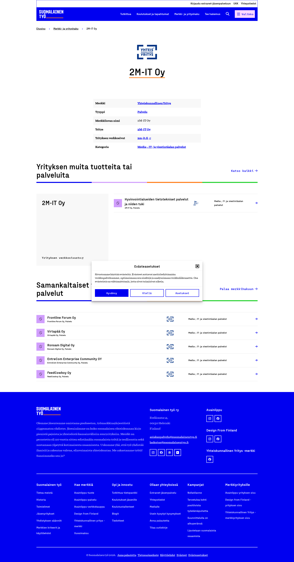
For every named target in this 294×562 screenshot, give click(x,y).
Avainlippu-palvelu (85, 499)
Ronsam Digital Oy (61, 345)
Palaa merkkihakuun (237, 288)
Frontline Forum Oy (61, 317)
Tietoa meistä (44, 492)
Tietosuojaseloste (148, 555)
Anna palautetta (159, 520)
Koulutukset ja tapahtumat (153, 13)
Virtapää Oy (56, 331)
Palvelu (142, 112)
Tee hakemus (212, 13)
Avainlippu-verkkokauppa (89, 506)
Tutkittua (125, 13)
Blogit (115, 513)
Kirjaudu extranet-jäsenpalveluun (211, 3)
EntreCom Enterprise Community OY (74, 359)
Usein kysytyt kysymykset (165, 513)
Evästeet (182, 555)
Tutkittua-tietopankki (124, 492)
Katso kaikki (242, 170)
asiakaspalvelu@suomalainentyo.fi (173, 437)
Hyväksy (111, 293)
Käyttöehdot (167, 555)
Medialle (154, 506)
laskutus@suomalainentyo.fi (169, 442)
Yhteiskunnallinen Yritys (154, 103)
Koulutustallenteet (123, 506)
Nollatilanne (194, 492)
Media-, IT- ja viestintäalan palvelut (161, 147)
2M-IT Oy (144, 129)
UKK (235, 3)
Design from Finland (86, 513)
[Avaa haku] (227, 14)
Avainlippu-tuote (84, 492)
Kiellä (147, 293)
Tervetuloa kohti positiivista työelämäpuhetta (197, 505)
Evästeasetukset (198, 555)
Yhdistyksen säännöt (49, 520)
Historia (41, 499)
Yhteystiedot (248, 3)
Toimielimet (43, 506)
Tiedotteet (118, 520)
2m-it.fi (143, 138)
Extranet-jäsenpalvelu (163, 492)
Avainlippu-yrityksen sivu (240, 492)
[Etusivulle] (51, 14)
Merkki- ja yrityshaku (186, 13)
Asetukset (182, 293)
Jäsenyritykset (45, 513)
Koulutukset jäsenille (124, 499)
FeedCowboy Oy (59, 372)
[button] (197, 266)
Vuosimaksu (81, 533)
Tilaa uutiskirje (158, 527)
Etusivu (40, 28)
